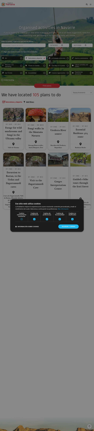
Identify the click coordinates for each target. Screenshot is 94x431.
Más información (63, 209)
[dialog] (47, 215)
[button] (27, 226)
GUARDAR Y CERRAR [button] (68, 226)
